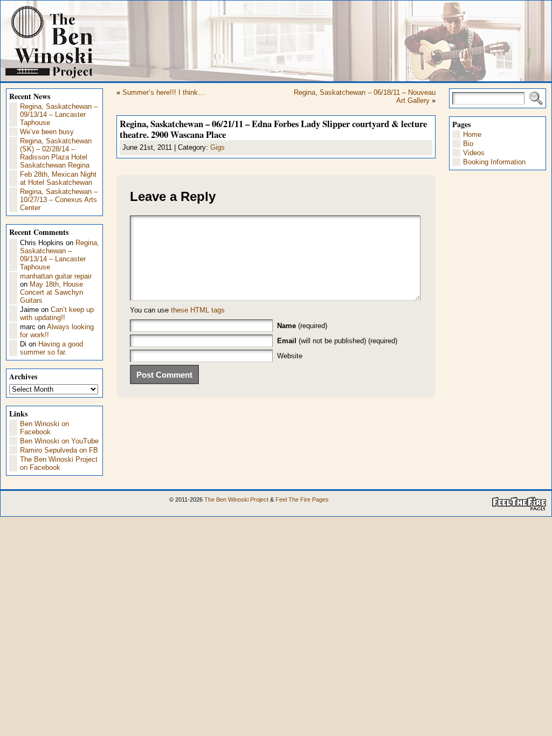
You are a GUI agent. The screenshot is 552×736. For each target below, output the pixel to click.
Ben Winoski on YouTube (59, 441)
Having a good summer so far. (51, 348)
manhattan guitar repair (56, 276)
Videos (474, 153)
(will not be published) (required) (337, 341)
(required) (302, 326)
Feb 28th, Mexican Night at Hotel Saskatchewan (58, 178)
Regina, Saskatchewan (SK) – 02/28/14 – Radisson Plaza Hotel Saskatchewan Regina (56, 153)
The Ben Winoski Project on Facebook (59, 463)
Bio (468, 144)
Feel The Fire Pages (302, 499)
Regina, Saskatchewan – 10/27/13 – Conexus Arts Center (59, 200)
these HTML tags (198, 310)
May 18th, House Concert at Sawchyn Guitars (51, 292)
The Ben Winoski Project (236, 499)
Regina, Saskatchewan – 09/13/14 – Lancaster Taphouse (59, 114)
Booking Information (494, 162)
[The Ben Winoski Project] (276, 41)
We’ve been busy (47, 132)
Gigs (217, 147)
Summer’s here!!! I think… (163, 92)
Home (472, 134)
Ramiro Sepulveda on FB (59, 450)
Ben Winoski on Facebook (44, 428)
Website (289, 356)
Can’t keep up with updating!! (57, 313)
